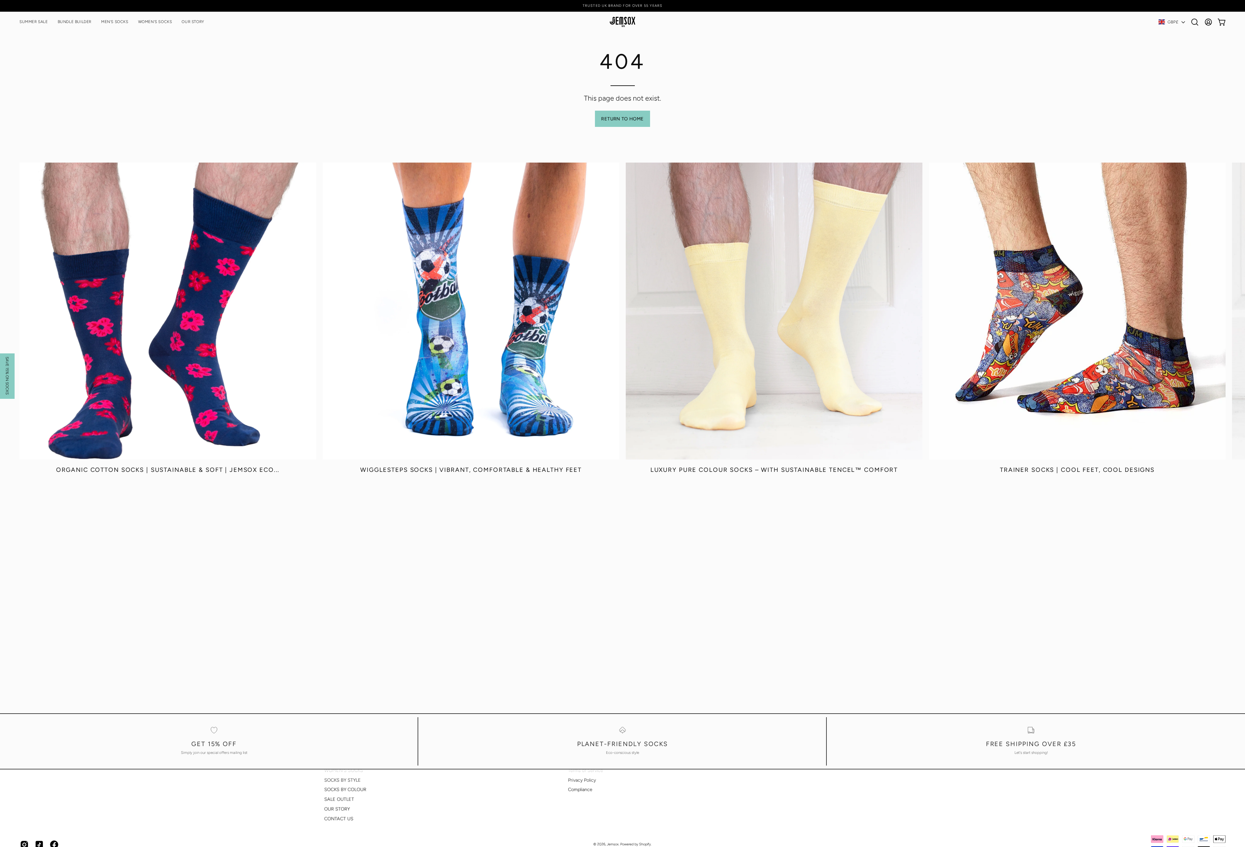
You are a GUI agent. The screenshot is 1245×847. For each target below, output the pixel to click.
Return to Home (622, 119)
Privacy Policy (582, 780)
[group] (622, 6)
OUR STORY (337, 809)
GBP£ (1173, 21)
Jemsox (613, 844)
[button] (155, 22)
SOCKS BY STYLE (342, 780)
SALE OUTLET (339, 799)
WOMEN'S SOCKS (343, 770)
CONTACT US (338, 818)
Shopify (645, 844)
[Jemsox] (622, 22)
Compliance (580, 789)
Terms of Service (585, 770)
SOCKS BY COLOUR (345, 789)
